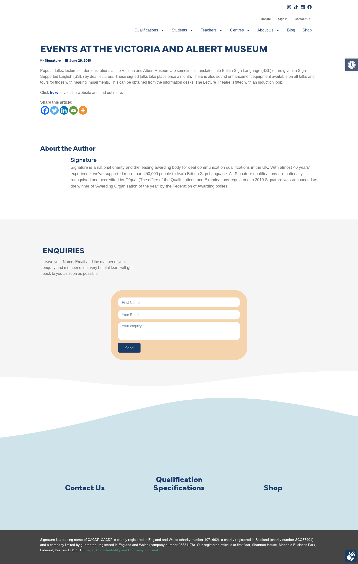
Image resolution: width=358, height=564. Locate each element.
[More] (83, 110)
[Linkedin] (64, 110)
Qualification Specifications (179, 483)
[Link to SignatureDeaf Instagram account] (289, 7)
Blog (291, 30)
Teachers (209, 30)
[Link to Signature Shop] (273, 452)
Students (179, 30)
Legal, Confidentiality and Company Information (124, 549)
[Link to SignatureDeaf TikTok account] (296, 7)
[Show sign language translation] (351, 556)
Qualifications (146, 30)
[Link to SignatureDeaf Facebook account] (309, 7)
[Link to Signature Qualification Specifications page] (179, 452)
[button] (351, 65)
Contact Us (302, 19)
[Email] (73, 110)
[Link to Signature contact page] (84, 452)
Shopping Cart (253, 19)
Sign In (282, 19)
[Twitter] (54, 110)
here (54, 92)
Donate (266, 19)
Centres (237, 30)
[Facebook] (45, 110)
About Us (265, 30)
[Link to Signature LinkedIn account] (303, 7)
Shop (307, 30)
